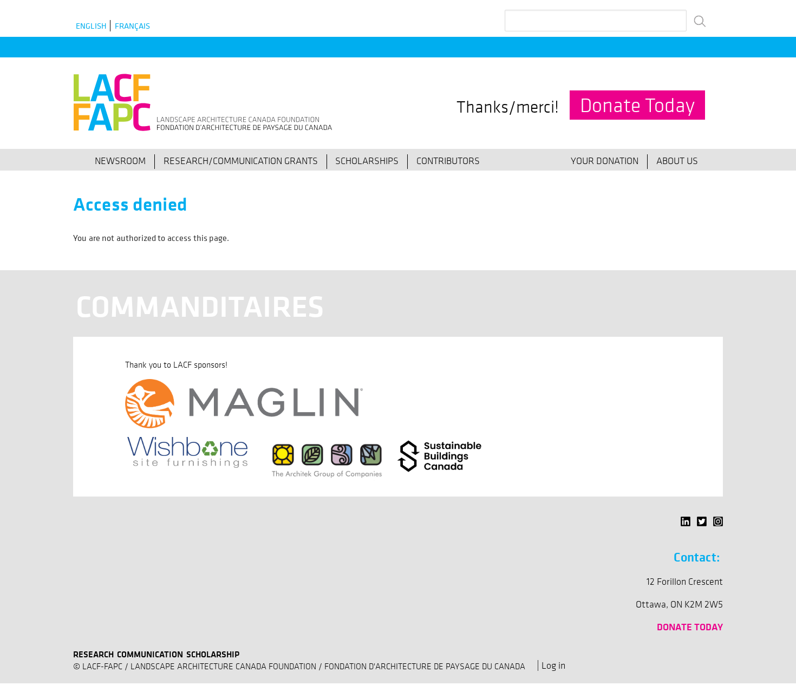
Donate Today (637, 105)
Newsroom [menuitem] (120, 161)
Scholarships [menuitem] (367, 161)
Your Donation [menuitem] (604, 161)
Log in (553, 665)
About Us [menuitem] (677, 161)
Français (132, 25)
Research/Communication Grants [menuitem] (241, 161)
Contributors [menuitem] (448, 161)
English (91, 25)
